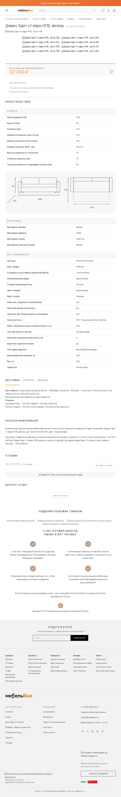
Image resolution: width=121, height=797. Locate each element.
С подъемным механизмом (34, 672)
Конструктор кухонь (105, 670)
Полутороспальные (37, 663)
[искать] (94, 10)
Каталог (9, 711)
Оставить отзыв (104, 465)
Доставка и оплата (14, 722)
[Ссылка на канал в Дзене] (97, 731)
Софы (8, 670)
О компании (48, 711)
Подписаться (79, 638)
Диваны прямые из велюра (50, 520)
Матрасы (55, 655)
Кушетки (9, 667)
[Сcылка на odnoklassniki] (87, 731)
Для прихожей (80, 667)
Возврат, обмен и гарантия (18, 727)
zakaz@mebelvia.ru (90, 717)
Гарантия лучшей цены (54, 722)
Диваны (9, 655)
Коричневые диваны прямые (21, 520)
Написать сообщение (98, 773)
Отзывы (9, 742)
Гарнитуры (101, 659)
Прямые (9, 659)
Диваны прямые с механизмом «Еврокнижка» (89, 520)
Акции (8, 717)
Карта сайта (49, 732)
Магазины (48, 717)
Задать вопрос (60, 495)
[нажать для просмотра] (41, 37)
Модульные (101, 663)
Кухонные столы (103, 667)
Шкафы (76, 655)
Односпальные (35, 659)
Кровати (32, 655)
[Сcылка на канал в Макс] (92, 731)
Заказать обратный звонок (93, 712)
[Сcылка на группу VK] (82, 731)
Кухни (99, 655)
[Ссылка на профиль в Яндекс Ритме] (102, 731)
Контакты (47, 727)
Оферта (9, 737)
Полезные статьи (13, 732)
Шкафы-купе (79, 659)
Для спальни (79, 670)
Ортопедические (13, 681)
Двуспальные (34, 667)
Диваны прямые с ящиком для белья (60, 523)
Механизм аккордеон (10, 675)
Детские (55, 667)
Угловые (9, 663)
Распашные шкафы (82, 663)
